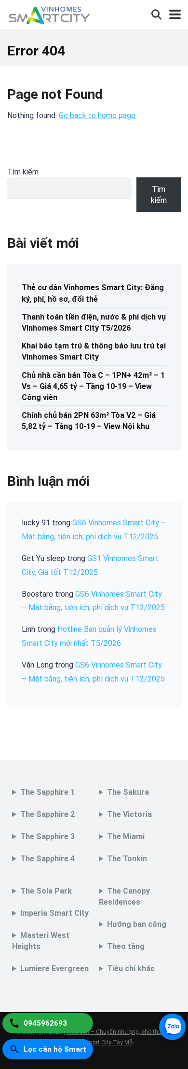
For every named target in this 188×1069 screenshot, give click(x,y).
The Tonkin (127, 858)
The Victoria (129, 814)
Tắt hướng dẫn (150, 938)
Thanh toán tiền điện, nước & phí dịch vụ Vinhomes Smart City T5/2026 (94, 322)
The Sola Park (46, 890)
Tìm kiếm (23, 171)
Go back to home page (97, 115)
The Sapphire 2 (47, 814)
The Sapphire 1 (47, 792)
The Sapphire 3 (47, 836)
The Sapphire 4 (47, 858)
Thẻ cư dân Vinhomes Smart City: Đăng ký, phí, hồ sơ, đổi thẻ (93, 293)
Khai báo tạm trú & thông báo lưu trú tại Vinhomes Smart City (94, 351)
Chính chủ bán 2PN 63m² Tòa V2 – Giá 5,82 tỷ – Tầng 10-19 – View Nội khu (89, 421)
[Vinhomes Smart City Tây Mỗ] (49, 13)
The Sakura (128, 792)
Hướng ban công (136, 924)
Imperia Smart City (54, 913)
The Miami (126, 836)
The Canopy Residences (124, 896)
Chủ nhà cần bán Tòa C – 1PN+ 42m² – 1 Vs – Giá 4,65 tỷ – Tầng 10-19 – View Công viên (93, 386)
